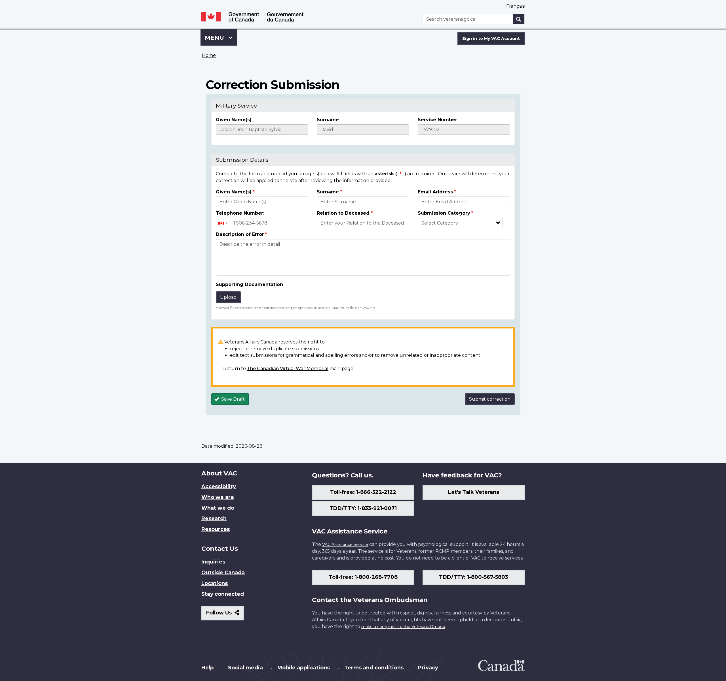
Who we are (217, 497)
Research (214, 518)
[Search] (519, 19)
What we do (217, 508)
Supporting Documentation (249, 284)
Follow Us (225, 614)
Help (207, 668)
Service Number (437, 119)
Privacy (428, 668)
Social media (245, 668)
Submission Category (444, 213)
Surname (328, 119)
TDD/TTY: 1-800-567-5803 (473, 577)
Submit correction (489, 399)
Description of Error (240, 234)
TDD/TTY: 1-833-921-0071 (363, 508)
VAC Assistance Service (345, 544)
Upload (228, 297)
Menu (215, 37)
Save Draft (232, 399)
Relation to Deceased (343, 213)
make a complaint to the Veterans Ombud (403, 626)
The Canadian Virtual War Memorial (287, 368)
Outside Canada (223, 572)
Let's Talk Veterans (473, 492)
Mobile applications (303, 668)
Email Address (435, 192)
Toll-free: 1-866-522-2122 (363, 492)
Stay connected (222, 594)
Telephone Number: (240, 213)
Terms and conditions (374, 668)
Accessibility (218, 486)
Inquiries (213, 562)
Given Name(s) (234, 119)
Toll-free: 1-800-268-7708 (363, 577)
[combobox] (222, 223)
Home (209, 55)
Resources (215, 529)
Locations (214, 583)
